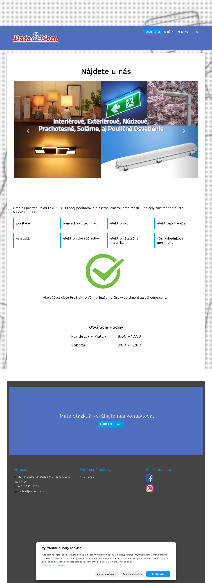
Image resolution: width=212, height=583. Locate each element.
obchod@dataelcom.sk (32, 491)
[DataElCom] (34, 38)
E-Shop (198, 32)
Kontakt (183, 32)
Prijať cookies (158, 574)
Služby (169, 32)
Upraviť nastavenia (106, 574)
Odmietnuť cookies (132, 574)
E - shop (88, 476)
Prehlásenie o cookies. (53, 565)
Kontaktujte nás (110, 424)
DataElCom (152, 32)
